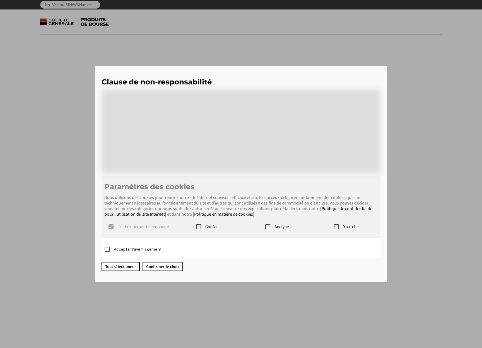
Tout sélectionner (120, 266)
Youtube (351, 227)
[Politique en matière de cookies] (223, 214)
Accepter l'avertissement (138, 249)
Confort (212, 227)
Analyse (281, 227)
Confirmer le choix (162, 266)
